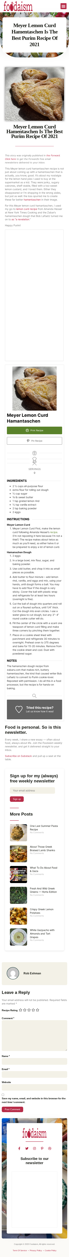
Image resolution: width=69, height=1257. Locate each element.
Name (6, 1056)
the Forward (53, 155)
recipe (53, 532)
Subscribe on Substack (18, 755)
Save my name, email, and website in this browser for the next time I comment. (33, 1100)
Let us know (33, 711)
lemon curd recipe (26, 208)
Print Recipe (36, 430)
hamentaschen (32, 199)
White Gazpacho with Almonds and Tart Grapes (42, 933)
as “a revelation (20, 219)
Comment (8, 1018)
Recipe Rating (10, 1010)
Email (5, 1069)
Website (6, 1082)
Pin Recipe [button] (36, 441)
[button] (64, 6)
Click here (10, 159)
